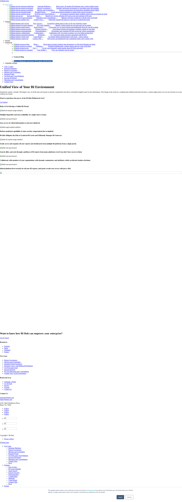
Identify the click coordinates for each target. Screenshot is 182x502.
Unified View (8, 82)
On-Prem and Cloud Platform (14, 76)
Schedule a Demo (10, 382)
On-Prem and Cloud (11, 368)
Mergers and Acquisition (12, 72)
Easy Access (12, 467)
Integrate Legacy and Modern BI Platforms (18, 366)
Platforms (11, 478)
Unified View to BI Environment (15, 373)
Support (6, 387)
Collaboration (12, 476)
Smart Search (12, 471)
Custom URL (12, 482)
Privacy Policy (9, 439)
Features (7, 346)
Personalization (13, 475)
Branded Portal (9, 74)
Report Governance (10, 70)
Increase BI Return (10, 78)
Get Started (3, 102)
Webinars (7, 350)
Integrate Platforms (10, 68)
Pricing (6, 385)
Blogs (6, 348)
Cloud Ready (12, 480)
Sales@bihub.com (6, 399)
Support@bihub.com (7, 398)
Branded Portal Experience (13, 364)
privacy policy (90, 490)
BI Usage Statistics (14, 469)
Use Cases (7, 446)
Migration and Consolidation (13, 80)
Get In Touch (4, 338)
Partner (6, 352)
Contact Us (8, 389)
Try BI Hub (8, 384)
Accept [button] (120, 497)
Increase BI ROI (9, 370)
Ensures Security (14, 473)
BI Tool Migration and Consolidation (16, 371)
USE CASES (8, 67)
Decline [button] (129, 497)
